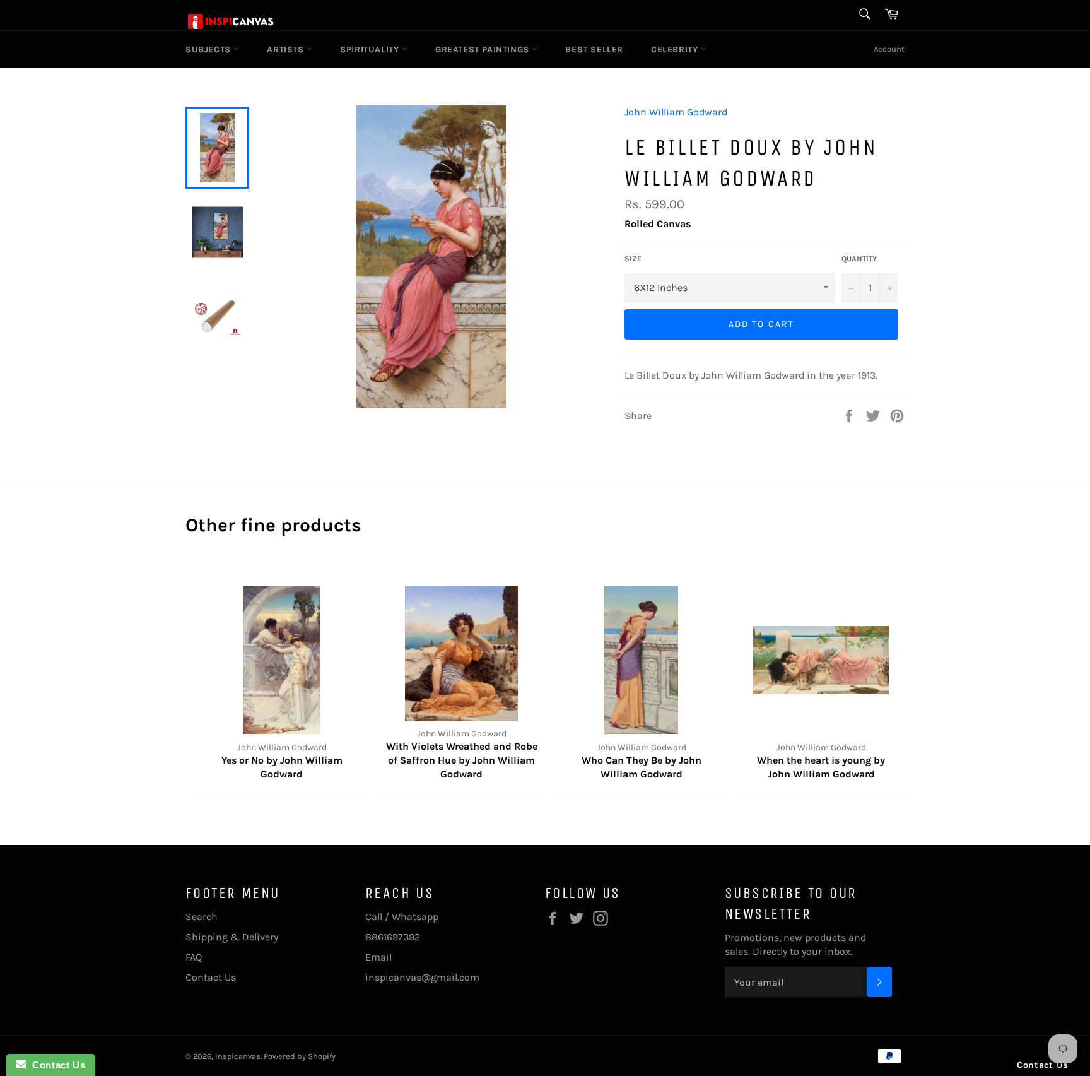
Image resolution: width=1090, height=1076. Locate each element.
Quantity (859, 258)
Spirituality (371, 49)
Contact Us (210, 977)
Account (889, 49)
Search (201, 917)
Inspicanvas (238, 1056)
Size (633, 258)
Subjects (209, 49)
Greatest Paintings (483, 49)
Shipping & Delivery (231, 937)
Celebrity (676, 49)
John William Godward (675, 112)
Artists (287, 49)
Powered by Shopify (300, 1056)
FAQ (193, 957)
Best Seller (594, 49)
